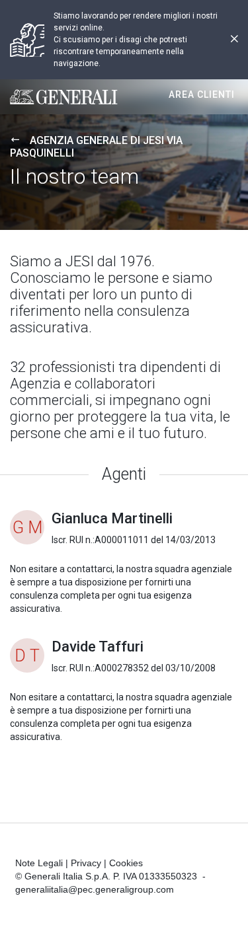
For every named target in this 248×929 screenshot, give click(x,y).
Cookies (126, 863)
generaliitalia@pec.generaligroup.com (94, 889)
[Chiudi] (234, 40)
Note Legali (39, 863)
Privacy (86, 863)
